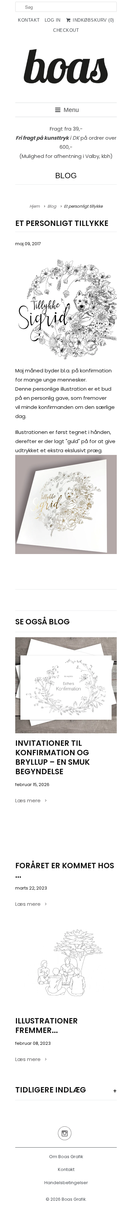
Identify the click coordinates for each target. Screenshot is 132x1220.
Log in (53, 20)
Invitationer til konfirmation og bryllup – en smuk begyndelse (52, 757)
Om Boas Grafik (66, 1156)
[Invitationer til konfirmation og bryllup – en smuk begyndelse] (66, 685)
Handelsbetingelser (66, 1182)
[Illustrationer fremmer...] (66, 968)
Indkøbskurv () (92, 20)
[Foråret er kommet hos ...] (66, 839)
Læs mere (28, 800)
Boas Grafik (74, 1199)
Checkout (66, 30)
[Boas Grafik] (66, 71)
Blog (66, 175)
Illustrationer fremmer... (46, 1025)
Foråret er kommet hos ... (64, 870)
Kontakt (29, 20)
